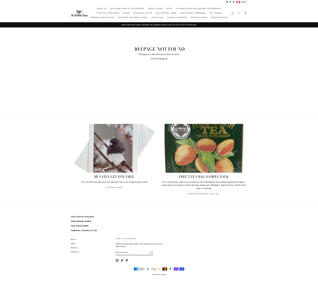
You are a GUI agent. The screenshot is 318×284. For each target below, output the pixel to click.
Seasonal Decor (143, 13)
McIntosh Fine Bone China (132, 17)
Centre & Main (199, 17)
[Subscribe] (151, 252)
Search (73, 239)
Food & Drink (155, 8)
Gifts (169, 8)
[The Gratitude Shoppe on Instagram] (117, 260)
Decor (126, 13)
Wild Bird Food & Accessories (127, 8)
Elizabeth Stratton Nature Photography (198, 8)
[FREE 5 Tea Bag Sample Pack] (203, 148)
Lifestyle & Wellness (107, 13)
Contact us (75, 251)
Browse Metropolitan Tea (204, 194)
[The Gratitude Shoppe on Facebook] (121, 260)
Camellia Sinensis (177, 17)
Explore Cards (114, 187)
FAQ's (73, 243)
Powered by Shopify (159, 274)
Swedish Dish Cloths (102, 17)
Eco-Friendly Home (166, 13)
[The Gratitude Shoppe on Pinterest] (126, 260)
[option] (159, 24)
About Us (102, 8)
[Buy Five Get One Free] (114, 148)
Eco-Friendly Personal (193, 13)
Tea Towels (216, 13)
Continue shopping (159, 58)
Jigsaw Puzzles (219, 17)
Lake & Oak (157, 17)
